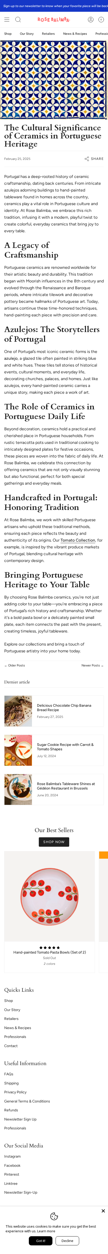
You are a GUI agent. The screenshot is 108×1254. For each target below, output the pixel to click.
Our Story (12, 1010)
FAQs (8, 1074)
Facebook (12, 1165)
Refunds (11, 1110)
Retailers (11, 1019)
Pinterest (11, 1174)
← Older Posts (14, 665)
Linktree (11, 1183)
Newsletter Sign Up (20, 1119)
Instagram (12, 1156)
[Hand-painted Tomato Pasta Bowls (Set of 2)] (49, 896)
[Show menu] (7, 19)
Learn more (46, 1231)
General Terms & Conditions (27, 1101)
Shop (8, 1000)
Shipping (11, 1083)
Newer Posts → (93, 665)
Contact (11, 1046)
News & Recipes (17, 1028)
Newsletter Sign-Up (20, 1192)
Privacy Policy (15, 1092)
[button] (18, 19)
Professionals (15, 1037)
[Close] (103, 1211)
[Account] (91, 19)
